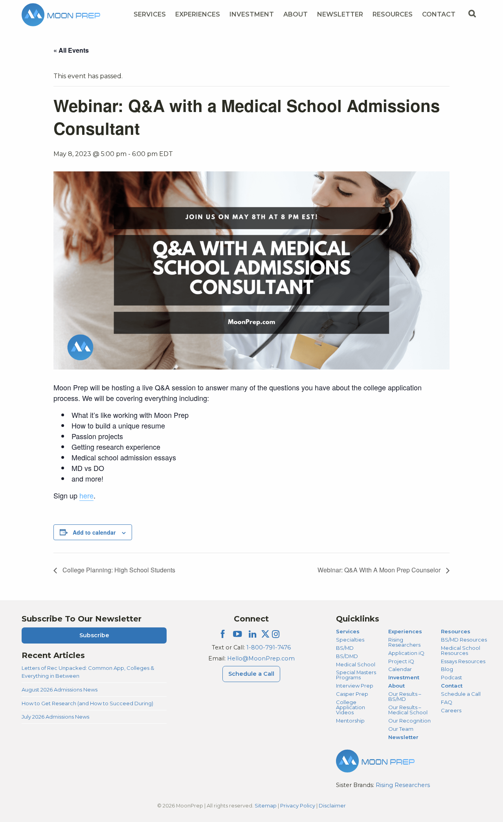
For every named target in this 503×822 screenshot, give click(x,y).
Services (150, 14)
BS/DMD (347, 656)
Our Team (400, 729)
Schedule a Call (251, 673)
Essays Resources (463, 661)
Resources (393, 14)
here (86, 495)
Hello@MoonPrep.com (261, 658)
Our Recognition (409, 720)
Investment (251, 14)
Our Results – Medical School (408, 709)
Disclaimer (332, 805)
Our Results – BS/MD (404, 696)
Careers (451, 710)
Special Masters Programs (356, 674)
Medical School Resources (460, 650)
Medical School (355, 664)
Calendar (400, 669)
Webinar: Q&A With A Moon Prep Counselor (380, 569)
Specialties (350, 639)
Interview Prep (354, 685)
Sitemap (266, 805)
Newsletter (340, 14)
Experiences (197, 14)
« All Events (71, 50)
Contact (438, 14)
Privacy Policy (297, 805)
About (295, 14)
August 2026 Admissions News (59, 689)
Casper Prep (352, 694)
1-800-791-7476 (268, 647)
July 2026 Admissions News (55, 717)
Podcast (451, 677)
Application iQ (406, 653)
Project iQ (401, 661)
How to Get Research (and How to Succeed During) (87, 703)
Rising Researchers (404, 642)
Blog (447, 669)
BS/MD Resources (464, 639)
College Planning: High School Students (118, 569)
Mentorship (350, 720)
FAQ (446, 702)
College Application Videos (350, 707)
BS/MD (345, 648)
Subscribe (94, 635)
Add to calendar (94, 532)
